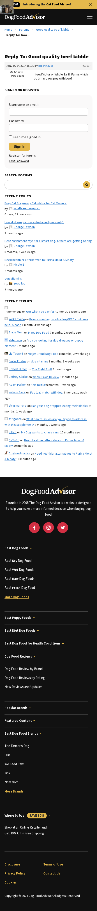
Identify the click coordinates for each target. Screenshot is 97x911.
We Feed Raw (14, 764)
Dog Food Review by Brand (24, 669)
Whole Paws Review (45, 377)
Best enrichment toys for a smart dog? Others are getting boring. (48, 241)
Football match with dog (46, 392)
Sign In (19, 146)
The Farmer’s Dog (17, 746)
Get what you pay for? (41, 312)
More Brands (14, 791)
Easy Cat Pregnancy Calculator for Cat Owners (36, 203)
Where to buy (24, 815)
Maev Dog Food (38, 332)
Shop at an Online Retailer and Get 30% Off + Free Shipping (26, 830)
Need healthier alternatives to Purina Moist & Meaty (39, 260)
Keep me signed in (27, 137)
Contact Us (51, 873)
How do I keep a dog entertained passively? (34, 222)
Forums (24, 29)
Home (8, 29)
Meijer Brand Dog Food (43, 354)
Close (90, 5)
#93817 (87, 66)
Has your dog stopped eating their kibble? (59, 406)
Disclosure (12, 864)
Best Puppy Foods (18, 617)
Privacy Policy (15, 873)
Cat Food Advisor (58, 4)
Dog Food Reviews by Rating (25, 678)
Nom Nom (11, 782)
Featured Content (18, 720)
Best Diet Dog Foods (20, 630)
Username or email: (24, 104)
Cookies (11, 882)
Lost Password (19, 161)
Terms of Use (53, 864)
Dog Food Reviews (18, 656)
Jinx (7, 773)
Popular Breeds (16, 708)
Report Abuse (45, 66)
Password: (16, 120)
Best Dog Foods (16, 548)
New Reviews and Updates (23, 687)
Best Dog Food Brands (21, 733)
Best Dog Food (18, 560)
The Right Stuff (42, 369)
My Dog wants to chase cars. (40, 432)
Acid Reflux (38, 385)
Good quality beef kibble (52, 29)
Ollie (8, 755)
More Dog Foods (17, 597)
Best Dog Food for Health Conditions (32, 643)
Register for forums (22, 155)
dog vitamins (13, 278)
